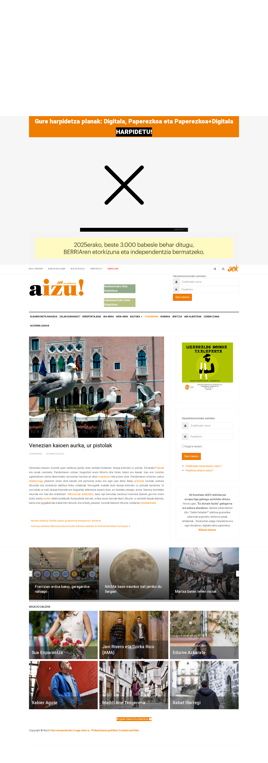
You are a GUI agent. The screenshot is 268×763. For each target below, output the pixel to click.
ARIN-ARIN (122, 316)
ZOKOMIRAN (151, 316)
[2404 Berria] (134, 248)
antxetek (139, 481)
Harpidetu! (96, 268)
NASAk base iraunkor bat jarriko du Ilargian (133, 589)
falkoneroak (74, 494)
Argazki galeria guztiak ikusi (133, 719)
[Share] (214, 268)
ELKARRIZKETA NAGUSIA (43, 316)
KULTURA (135, 316)
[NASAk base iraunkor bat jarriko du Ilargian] (134, 573)
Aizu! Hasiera (36, 268)
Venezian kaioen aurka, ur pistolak (70, 446)
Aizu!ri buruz (78, 268)
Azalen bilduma (56, 268)
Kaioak (160, 468)
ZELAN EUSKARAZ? (69, 316)
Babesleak (113, 268)
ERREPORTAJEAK (91, 316)
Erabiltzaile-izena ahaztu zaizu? (204, 466)
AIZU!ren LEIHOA (39, 325)
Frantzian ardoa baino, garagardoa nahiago (62, 589)
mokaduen (105, 477)
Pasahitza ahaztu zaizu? (199, 470)
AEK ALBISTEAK (192, 316)
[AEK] (233, 268)
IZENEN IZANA (211, 316)
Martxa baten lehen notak (196, 591)
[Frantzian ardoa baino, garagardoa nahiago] (64, 573)
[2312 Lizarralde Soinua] (207, 366)
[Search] (223, 268)
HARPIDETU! (134, 132)
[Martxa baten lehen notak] (204, 573)
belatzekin (88, 494)
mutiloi (47, 499)
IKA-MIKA (108, 316)
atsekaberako (148, 503)
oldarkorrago (36, 481)
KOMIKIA (165, 316)
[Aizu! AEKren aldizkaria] (56, 287)
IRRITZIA (177, 316)
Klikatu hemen (207, 530)
